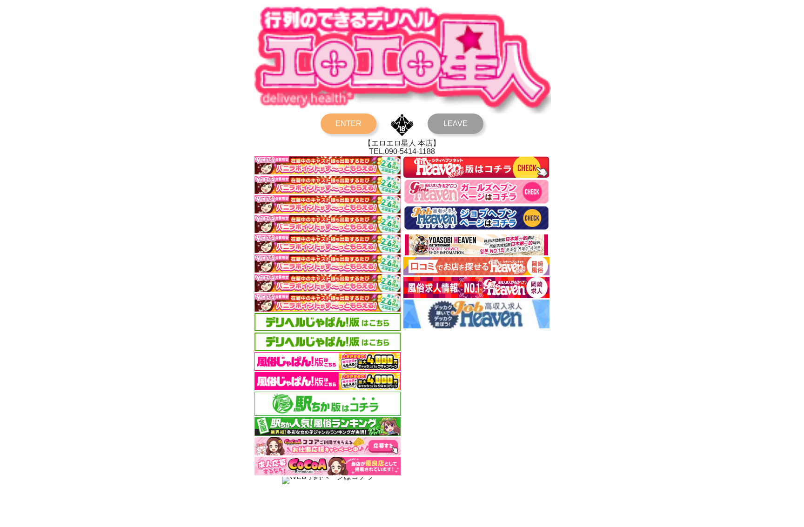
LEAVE (455, 123)
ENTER (348, 123)
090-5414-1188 (410, 151)
